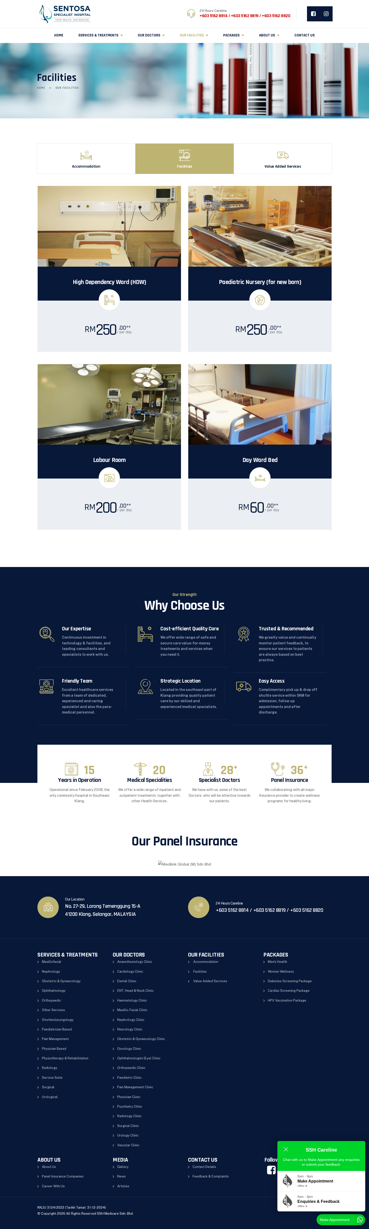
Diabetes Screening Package (290, 981)
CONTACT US (304, 35)
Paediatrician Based (57, 1029)
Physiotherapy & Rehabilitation (65, 1058)
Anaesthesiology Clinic (134, 962)
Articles (123, 1186)
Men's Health (277, 962)
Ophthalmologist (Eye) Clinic (138, 1058)
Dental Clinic (126, 981)
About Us (49, 1167)
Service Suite (52, 1077)
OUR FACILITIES (192, 35)
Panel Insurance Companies (63, 1176)
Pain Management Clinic (135, 1087)
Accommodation (205, 962)
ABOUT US (267, 35)
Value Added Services (210, 981)
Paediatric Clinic (129, 1077)
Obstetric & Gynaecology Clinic (141, 1039)
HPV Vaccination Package (287, 1000)
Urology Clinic (128, 1135)
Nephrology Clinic (130, 1020)
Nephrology (51, 971)
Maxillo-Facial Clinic (132, 1010)
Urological (50, 1097)
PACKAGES (231, 35)
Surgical (48, 1087)
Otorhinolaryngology (58, 1020)
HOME (58, 35)
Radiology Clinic (129, 1116)
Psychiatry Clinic (129, 1106)
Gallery (123, 1167)
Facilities (200, 971)
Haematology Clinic (132, 1000)
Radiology (49, 1068)
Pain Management (55, 1039)
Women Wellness (281, 971)
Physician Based (54, 1049)
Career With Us (53, 1186)
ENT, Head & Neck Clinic (135, 990)
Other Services (53, 1010)
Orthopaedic (51, 1000)
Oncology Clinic (129, 1049)
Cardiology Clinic (130, 971)
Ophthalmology (54, 990)
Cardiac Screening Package (289, 990)
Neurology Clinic (129, 1029)
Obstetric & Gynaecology (61, 981)
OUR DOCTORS (149, 35)
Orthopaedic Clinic (131, 1068)
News (121, 1176)
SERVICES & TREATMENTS (98, 35)
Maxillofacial (51, 962)
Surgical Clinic (128, 1126)
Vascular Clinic (128, 1145)
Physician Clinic (128, 1097)
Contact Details (204, 1167)
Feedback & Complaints (211, 1176)
